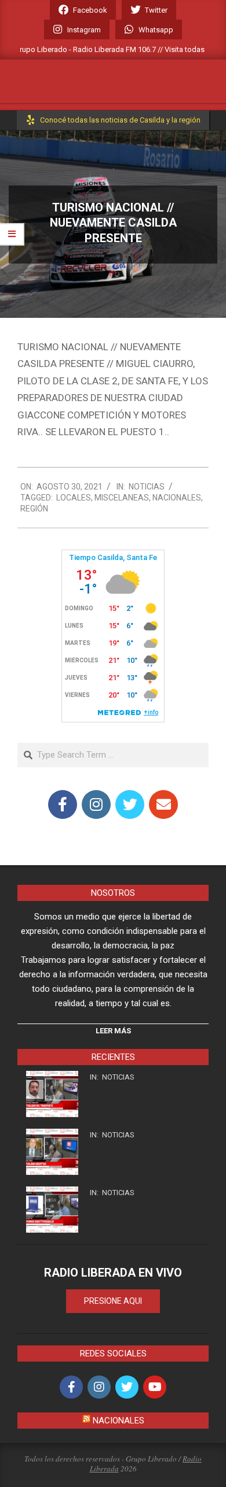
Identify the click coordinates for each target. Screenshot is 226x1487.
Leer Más (113, 1030)
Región (34, 508)
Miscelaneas (121, 497)
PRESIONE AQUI (113, 1301)
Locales (73, 497)
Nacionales (176, 497)
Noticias (147, 486)
